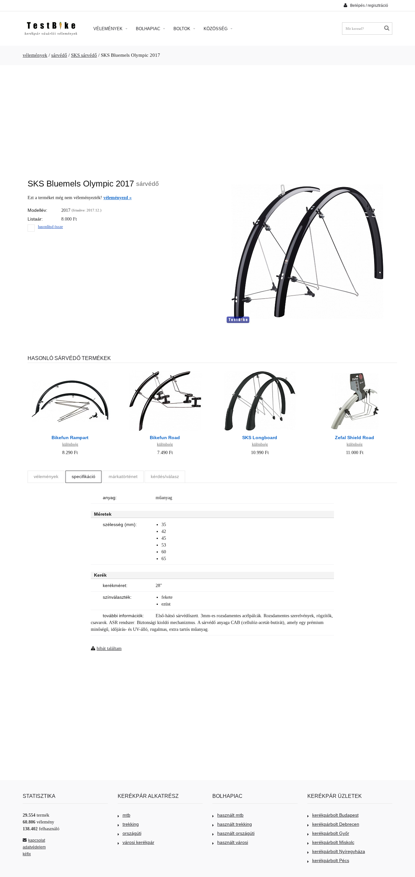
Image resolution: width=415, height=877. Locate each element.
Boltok (182, 28)
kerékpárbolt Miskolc (333, 842)
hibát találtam (109, 648)
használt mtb (230, 815)
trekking (131, 824)
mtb (126, 815)
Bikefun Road (165, 437)
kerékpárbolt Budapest (335, 815)
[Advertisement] (207, 118)
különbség (70, 444)
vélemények (35, 55)
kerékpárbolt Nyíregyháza (338, 851)
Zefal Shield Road (354, 437)
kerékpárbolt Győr (330, 833)
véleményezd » (117, 197)
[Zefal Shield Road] (354, 371)
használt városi (232, 842)
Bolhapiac (148, 28)
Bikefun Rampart (70, 437)
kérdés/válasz (165, 476)
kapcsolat (36, 840)
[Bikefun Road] (165, 371)
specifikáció (83, 476)
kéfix (27, 854)
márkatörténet (123, 476)
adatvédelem (34, 847)
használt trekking (234, 824)
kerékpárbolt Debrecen (335, 824)
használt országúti (236, 833)
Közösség (216, 28)
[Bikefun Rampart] (70, 371)
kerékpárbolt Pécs (330, 860)
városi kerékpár (138, 842)
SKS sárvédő (84, 55)
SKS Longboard (259, 437)
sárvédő (59, 55)
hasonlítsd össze (50, 226)
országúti (132, 833)
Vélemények (108, 28)
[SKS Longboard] (259, 371)
